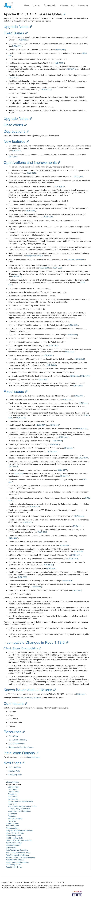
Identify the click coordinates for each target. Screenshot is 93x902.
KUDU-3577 (62, 470)
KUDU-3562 (54, 444)
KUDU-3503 (44, 268)
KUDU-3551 (43, 379)
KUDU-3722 (46, 89)
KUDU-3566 (52, 451)
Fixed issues (14, 391)
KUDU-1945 (31, 173)
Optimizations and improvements (30, 162)
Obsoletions (13, 124)
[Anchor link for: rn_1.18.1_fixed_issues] (26, 33)
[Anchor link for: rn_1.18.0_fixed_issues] (25, 391)
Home (26, 5)
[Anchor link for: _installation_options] (36, 752)
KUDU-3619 (64, 476)
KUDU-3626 (74, 376)
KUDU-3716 (13, 77)
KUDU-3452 (69, 351)
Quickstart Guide (12, 823)
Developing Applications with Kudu (19, 840)
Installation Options (19, 752)
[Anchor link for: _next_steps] (23, 763)
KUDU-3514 (48, 217)
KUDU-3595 (79, 359)
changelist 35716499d (34, 255)
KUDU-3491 (64, 545)
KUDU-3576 (64, 437)
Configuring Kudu (15, 774)
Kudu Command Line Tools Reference (20, 857)
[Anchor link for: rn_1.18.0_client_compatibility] (39, 648)
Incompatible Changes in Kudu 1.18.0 (34, 642)
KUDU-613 (16, 150)
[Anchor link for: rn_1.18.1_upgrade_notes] (30, 26)
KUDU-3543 (78, 551)
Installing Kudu (14, 771)
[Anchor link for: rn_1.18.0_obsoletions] (25, 125)
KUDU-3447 (48, 355)
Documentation (50, 5)
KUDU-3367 (19, 473)
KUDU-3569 (83, 458)
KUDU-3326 (72, 334)
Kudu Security (11, 847)
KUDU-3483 (48, 564)
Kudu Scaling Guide (13, 845)
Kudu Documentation (16, 743)
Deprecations (14, 131)
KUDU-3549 (57, 441)
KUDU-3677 (23, 40)
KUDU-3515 (54, 425)
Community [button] (83, 5)
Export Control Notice (14, 867)
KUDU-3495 (27, 522)
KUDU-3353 (73, 325)
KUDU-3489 (20, 417)
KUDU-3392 (30, 210)
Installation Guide (12, 825)
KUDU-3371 (13, 156)
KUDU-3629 (84, 376)
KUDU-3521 (82, 428)
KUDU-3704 (59, 63)
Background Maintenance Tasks (18, 852)
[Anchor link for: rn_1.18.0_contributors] (25, 703)
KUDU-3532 (83, 403)
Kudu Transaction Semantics (17, 850)
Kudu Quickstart (14, 767)
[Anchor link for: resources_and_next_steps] (23, 731)
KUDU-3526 (79, 516)
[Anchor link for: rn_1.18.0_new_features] (27, 141)
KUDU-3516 (42, 532)
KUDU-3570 (13, 466)
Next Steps (12, 762)
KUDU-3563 (51, 365)
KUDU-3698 (60, 49)
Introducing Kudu (12, 782)
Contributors (14, 703)
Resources (12, 731)
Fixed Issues (14, 32)
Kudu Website (13, 736)
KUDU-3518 (68, 399)
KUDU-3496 (53, 345)
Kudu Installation (33, 757)
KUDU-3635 (17, 46)
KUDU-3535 (77, 526)
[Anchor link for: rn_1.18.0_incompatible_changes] (66, 642)
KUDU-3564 (73, 558)
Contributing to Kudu (14, 864)
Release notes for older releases (20, 747)
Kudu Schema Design (14, 842)
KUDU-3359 (57, 268)
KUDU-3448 (17, 276)
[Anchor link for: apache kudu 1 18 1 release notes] (63, 14)
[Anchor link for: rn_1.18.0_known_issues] (54, 689)
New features (14, 141)
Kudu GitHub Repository (17, 740)
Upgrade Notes (16, 26)
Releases (64, 5)
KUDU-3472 (59, 186)
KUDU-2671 (41, 425)
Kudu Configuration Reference (17, 855)
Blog (73, 5)
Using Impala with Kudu (15, 833)
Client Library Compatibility (21, 648)
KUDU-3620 (50, 568)
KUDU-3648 (67, 580)
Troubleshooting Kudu (14, 838)
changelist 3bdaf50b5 (75, 259)
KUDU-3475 (76, 555)
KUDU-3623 (22, 577)
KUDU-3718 (71, 69)
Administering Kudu (13, 835)
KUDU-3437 (13, 538)
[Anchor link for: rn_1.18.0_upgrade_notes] (30, 118)
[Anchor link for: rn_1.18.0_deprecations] (27, 131)
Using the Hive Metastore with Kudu (19, 830)
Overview (36, 5)
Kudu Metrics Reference (15, 859)
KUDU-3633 (36, 586)
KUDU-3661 (79, 396)
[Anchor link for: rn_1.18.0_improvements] (58, 162)
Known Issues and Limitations (28, 689)
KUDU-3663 (78, 385)
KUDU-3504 (34, 506)
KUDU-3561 (68, 448)
